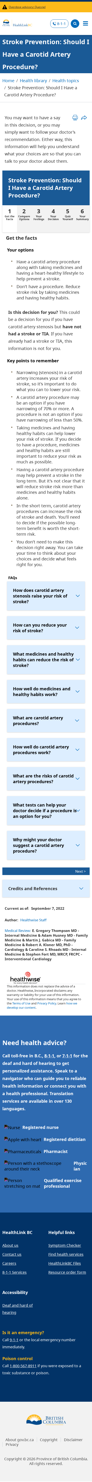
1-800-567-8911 (23, 1365)
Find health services (66, 1254)
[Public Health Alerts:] (5, 7)
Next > (80, 871)
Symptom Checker (64, 1245)
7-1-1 (67, 1056)
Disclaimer (73, 1439)
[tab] (9, 218)
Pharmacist (56, 1151)
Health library (33, 80)
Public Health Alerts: (5, 7)
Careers (9, 1263)
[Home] (17, 22)
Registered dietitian (65, 1139)
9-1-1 (14, 1339)
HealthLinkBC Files (64, 1263)
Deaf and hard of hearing (17, 1309)
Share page (83, 117)
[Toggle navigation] (85, 23)
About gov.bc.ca (19, 1439)
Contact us (11, 1254)
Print (75, 117)
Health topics (65, 80)
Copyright (49, 1439)
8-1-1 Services (14, 1272)
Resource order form (67, 1272)
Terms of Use (21, 1003)
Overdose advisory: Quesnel (27, 7)
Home (8, 80)
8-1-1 (61, 23)
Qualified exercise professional (63, 1183)
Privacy (12, 1444)
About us (10, 1245)
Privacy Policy (46, 1003)
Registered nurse (40, 1127)
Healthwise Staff (33, 920)
